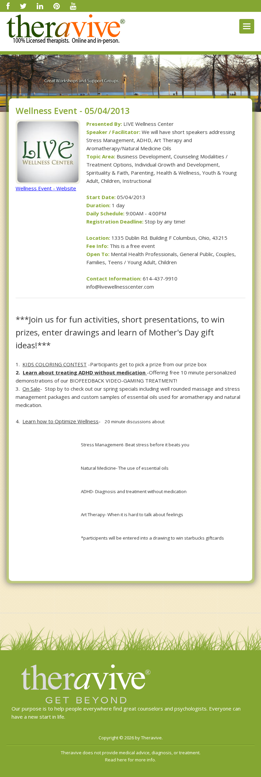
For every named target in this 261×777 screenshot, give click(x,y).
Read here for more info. (130, 760)
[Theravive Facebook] (8, 6)
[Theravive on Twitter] (23, 6)
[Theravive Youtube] (73, 6)
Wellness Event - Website (46, 188)
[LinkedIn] (40, 6)
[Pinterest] (56, 6)
